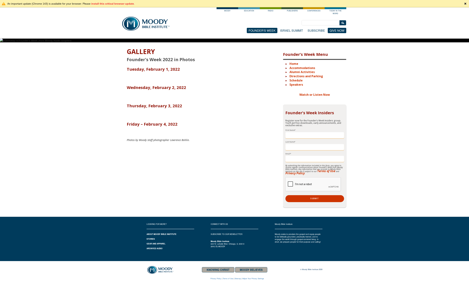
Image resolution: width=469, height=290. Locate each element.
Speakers (296, 85)
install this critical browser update (112, 3)
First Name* (290, 130)
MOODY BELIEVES (251, 270)
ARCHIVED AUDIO (155, 248)
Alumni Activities (302, 72)
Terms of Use (326, 171)
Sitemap (238, 278)
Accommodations (302, 68)
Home (293, 64)
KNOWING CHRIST (218, 270)
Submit (314, 198)
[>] (342, 23)
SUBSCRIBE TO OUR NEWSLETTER (226, 234)
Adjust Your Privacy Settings (253, 278)
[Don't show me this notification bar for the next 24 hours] (465, 3)
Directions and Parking (306, 76)
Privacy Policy (295, 173)
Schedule (296, 80)
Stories (151, 239)
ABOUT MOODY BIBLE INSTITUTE (161, 234)
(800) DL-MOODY (218, 246)
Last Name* (290, 142)
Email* (288, 154)
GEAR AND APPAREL (156, 243)
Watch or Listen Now (314, 95)
